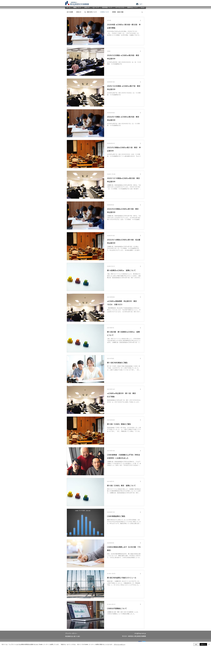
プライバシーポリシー (119, 644)
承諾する (203, 644)
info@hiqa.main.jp (140, 633)
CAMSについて (104, 12)
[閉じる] (209, 644)
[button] (142, 12)
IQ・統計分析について (90, 12)
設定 (196, 644)
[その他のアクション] (141, 20)
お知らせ (78, 12)
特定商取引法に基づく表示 (72, 636)
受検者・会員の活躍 (117, 12)
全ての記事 (70, 12)
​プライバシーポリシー (71, 633)
